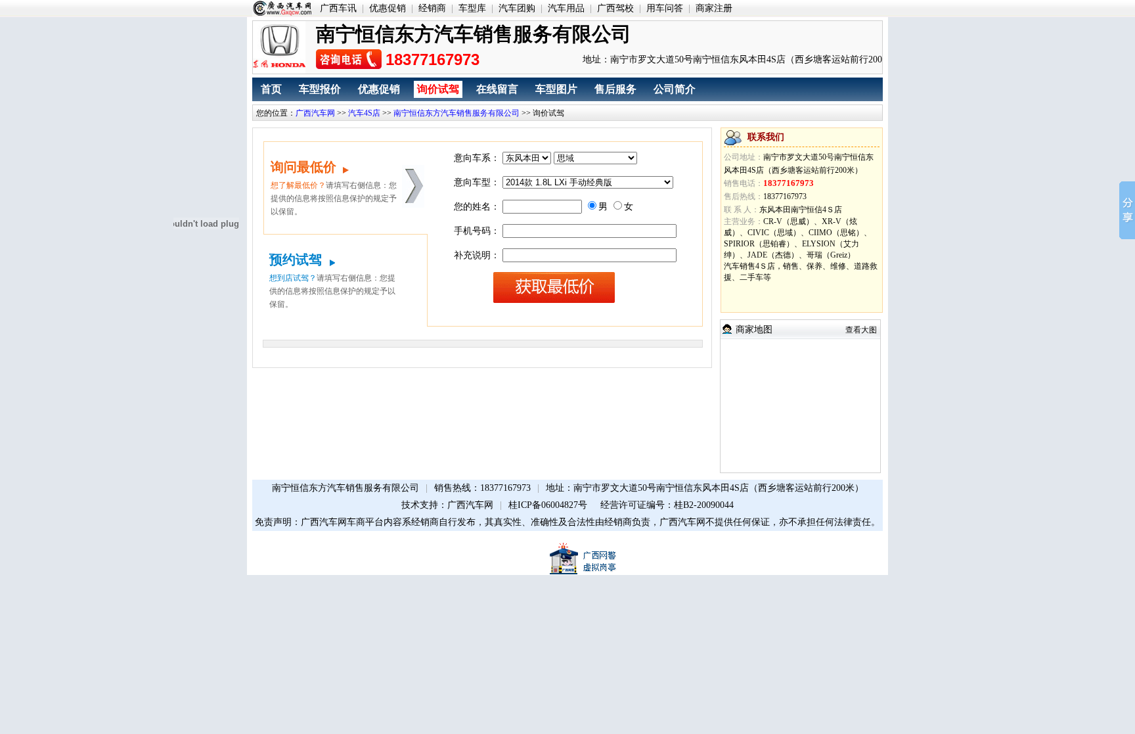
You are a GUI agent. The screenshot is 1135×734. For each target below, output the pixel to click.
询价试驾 (438, 89)
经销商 (432, 8)
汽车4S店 (364, 113)
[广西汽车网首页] (283, 8)
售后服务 (615, 89)
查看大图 (861, 329)
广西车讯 (338, 8)
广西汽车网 (315, 113)
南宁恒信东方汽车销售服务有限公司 (456, 113)
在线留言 (497, 89)
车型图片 (556, 89)
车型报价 (320, 89)
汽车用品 (566, 8)
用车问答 (664, 8)
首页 (271, 89)
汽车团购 (517, 8)
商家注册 (714, 8)
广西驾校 (615, 8)
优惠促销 (387, 8)
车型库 (472, 8)
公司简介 (675, 89)
